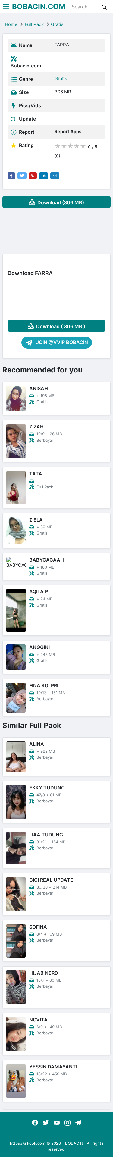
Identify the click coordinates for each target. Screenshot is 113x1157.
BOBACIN (74, 1143)
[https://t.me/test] (57, 1122)
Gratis (57, 24)
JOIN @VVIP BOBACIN (61, 342)
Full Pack (34, 24)
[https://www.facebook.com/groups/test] (35, 1122)
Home (11, 24)
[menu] (6, 6)
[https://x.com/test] (46, 1122)
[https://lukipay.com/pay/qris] (78, 1122)
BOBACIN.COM (38, 6)
